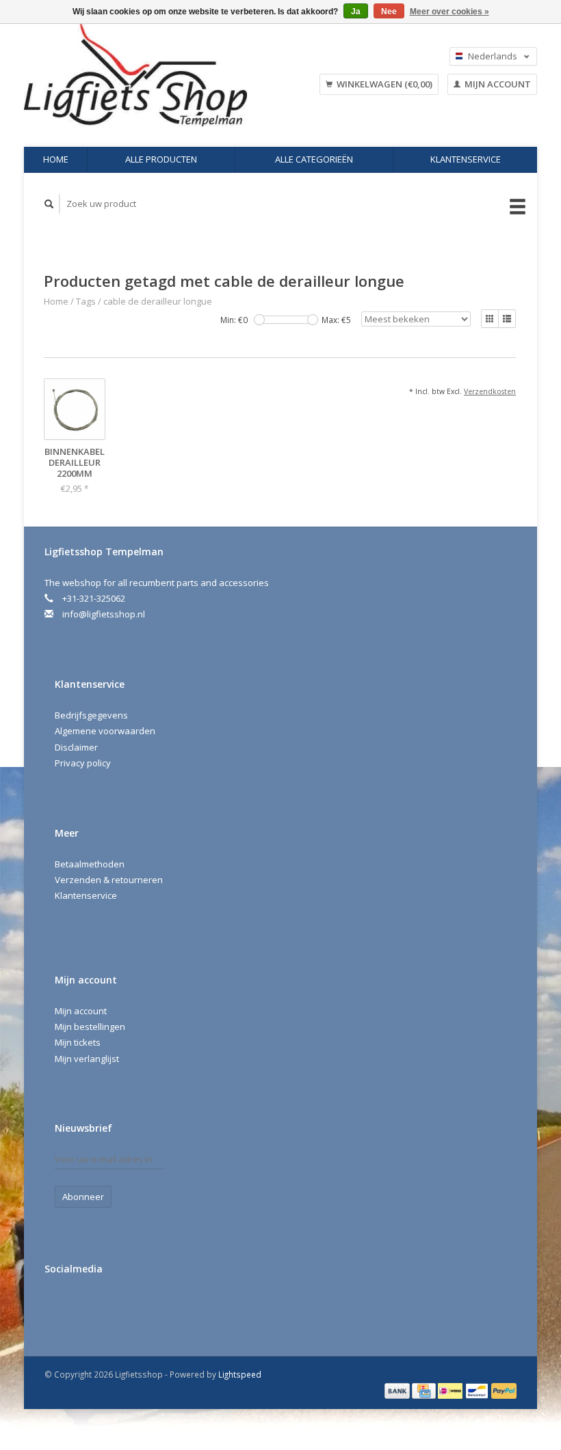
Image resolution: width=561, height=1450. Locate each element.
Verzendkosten (490, 391)
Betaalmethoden (90, 864)
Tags (86, 301)
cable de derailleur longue (157, 301)
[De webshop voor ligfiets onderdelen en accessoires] (154, 75)
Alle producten (161, 159)
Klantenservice (465, 159)
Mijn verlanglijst (87, 1058)
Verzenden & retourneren (109, 880)
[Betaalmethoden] (398, 1390)
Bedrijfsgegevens (91, 715)
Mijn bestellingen (90, 1026)
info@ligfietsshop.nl (103, 614)
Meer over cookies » (449, 11)
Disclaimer (76, 747)
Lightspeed (239, 1374)
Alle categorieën (314, 159)
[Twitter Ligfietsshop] (85, 1305)
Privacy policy (83, 763)
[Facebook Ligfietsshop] (57, 1305)
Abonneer (83, 1196)
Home (55, 159)
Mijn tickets (78, 1042)
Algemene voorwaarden (105, 731)
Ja (356, 11)
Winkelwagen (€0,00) (383, 84)
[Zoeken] (49, 204)
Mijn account (496, 84)
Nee (389, 11)
